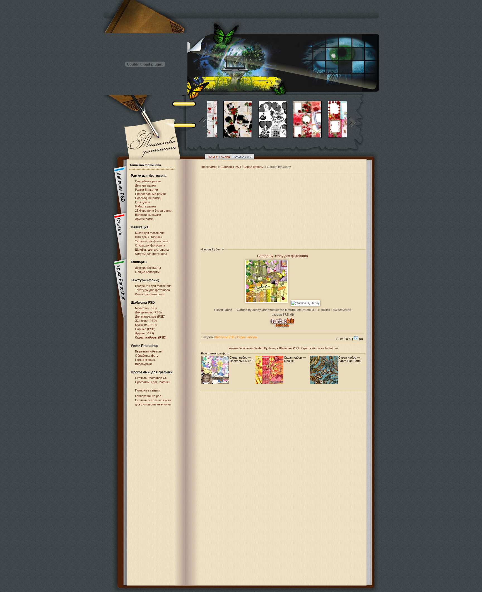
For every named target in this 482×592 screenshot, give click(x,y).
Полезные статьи (147, 390)
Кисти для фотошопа (150, 233)
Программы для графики (152, 382)
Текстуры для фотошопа (152, 290)
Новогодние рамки (148, 198)
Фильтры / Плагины (148, 237)
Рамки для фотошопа (149, 176)
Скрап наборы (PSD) (151, 337)
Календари (142, 202)
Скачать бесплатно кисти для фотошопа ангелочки (153, 402)
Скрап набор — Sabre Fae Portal (349, 359)
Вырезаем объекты (148, 351)
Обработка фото (146, 355)
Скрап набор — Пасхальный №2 (241, 359)
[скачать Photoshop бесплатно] (228, 160)
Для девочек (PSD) (148, 312)
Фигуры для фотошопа (151, 253)
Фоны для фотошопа (149, 294)
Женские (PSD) (146, 320)
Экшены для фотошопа (151, 241)
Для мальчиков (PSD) (150, 316)
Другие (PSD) (144, 333)
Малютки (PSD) (146, 308)
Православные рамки (150, 193)
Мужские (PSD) (146, 325)
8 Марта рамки (145, 206)
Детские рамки (145, 185)
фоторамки (209, 166)
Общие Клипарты (147, 272)
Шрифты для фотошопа (152, 249)
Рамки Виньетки (146, 189)
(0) (360, 338)
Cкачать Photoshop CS (151, 378)
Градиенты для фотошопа (153, 285)
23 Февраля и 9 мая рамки (153, 210)
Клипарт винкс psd (148, 396)
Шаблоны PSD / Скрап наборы (242, 166)
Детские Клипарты (148, 267)
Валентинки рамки (148, 214)
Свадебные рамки (148, 181)
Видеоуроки (143, 364)
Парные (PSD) (145, 329)
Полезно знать (145, 359)
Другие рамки (144, 219)
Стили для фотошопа (150, 245)
